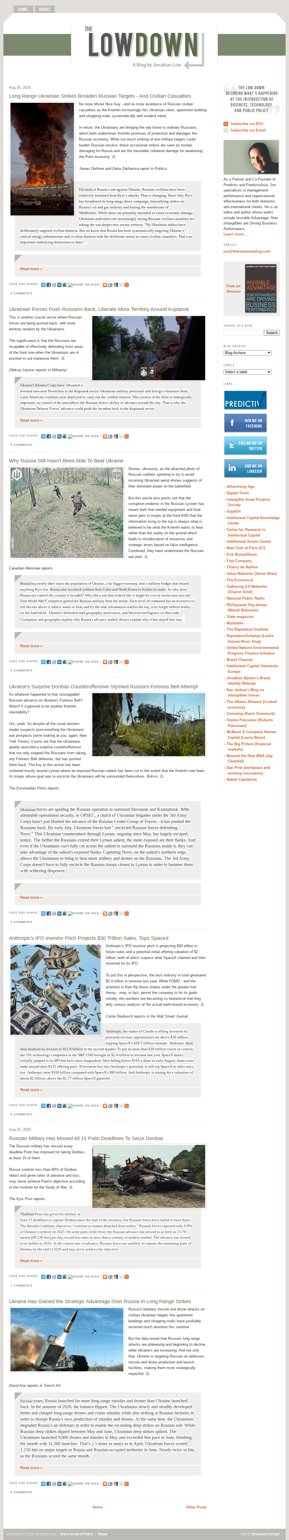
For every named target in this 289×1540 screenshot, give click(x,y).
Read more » (31, 269)
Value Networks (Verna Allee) (252, 573)
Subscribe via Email (248, 130)
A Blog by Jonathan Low (157, 65)
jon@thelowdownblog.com (247, 251)
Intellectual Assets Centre (249, 541)
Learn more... (235, 234)
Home (98, 1507)
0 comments (21, 293)
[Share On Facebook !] (49, 284)
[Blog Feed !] (126, 284)
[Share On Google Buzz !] (65, 284)
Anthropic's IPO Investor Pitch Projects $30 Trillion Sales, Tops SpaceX (89, 938)
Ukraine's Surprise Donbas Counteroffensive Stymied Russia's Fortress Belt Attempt (103, 686)
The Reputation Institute (247, 629)
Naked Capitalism (242, 779)
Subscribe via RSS (247, 124)
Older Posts (196, 1507)
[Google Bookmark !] (116, 284)
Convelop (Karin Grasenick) (251, 713)
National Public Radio (246, 598)
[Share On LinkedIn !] (59, 284)
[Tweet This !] (43, 284)
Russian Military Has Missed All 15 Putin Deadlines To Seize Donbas (86, 1138)
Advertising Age (241, 486)
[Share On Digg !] (85, 284)
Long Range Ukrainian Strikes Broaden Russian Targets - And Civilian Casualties (100, 96)
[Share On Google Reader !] (110, 284)
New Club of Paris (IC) (246, 548)
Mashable (235, 623)
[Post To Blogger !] (105, 284)
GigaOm (234, 511)
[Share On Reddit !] (54, 284)
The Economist (240, 580)
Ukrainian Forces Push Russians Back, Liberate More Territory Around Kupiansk (99, 309)
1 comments (21, 1285)
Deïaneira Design (265, 1534)
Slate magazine (240, 617)
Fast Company (239, 561)
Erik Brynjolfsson (242, 554)
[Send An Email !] (121, 284)
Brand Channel (240, 660)
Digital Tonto (238, 493)
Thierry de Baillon (242, 567)
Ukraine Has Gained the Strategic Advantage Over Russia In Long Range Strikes (100, 1301)
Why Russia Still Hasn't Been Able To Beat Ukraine (66, 461)
